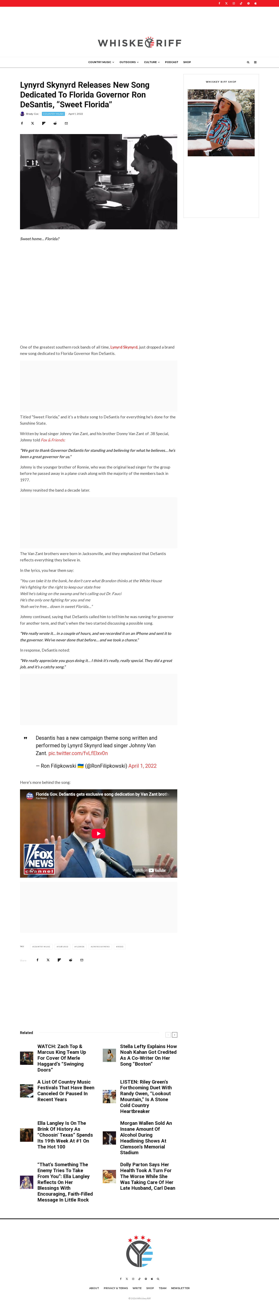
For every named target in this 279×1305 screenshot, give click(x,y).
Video (120, 947)
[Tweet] (32, 123)
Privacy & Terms (116, 1288)
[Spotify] (248, 3)
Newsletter (180, 1288)
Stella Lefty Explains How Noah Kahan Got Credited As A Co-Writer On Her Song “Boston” (148, 1055)
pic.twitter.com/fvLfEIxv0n (78, 753)
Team (162, 1288)
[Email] (66, 123)
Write (137, 1288)
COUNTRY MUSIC (99, 62)
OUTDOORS (127, 62)
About (94, 1288)
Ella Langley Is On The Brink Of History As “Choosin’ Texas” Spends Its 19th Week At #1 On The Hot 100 (65, 1135)
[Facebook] (219, 3)
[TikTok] (241, 3)
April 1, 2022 (142, 766)
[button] (221, 122)
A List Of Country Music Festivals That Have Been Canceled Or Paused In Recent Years (65, 1090)
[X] (226, 3)
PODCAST (171, 62)
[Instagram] (233, 3)
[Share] (22, 123)
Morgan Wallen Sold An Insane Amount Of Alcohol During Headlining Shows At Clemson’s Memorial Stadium (146, 1137)
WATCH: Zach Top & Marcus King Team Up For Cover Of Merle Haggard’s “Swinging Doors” (61, 1058)
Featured (63, 947)
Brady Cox (32, 113)
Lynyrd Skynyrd (101, 947)
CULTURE (150, 62)
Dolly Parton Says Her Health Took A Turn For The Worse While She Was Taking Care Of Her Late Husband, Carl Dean (147, 1176)
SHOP (187, 62)
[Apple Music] (255, 3)
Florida (80, 947)
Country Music (42, 947)
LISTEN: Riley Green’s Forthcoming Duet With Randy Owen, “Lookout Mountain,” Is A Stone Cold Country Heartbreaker (146, 1096)
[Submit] (55, 123)
